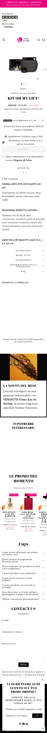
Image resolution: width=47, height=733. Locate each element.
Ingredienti (24, 260)
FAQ (23, 271)
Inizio (23, 89)
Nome (5, 620)
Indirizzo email (12, 632)
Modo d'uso (23, 255)
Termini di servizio (33, 675)
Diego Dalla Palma (23, 93)
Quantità (23, 168)
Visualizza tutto (23, 488)
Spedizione (25, 109)
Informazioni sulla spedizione (23, 266)
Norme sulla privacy (11, 675)
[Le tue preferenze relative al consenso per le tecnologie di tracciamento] (43, 729)
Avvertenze (23, 251)
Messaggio (9, 644)
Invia (23, 665)
